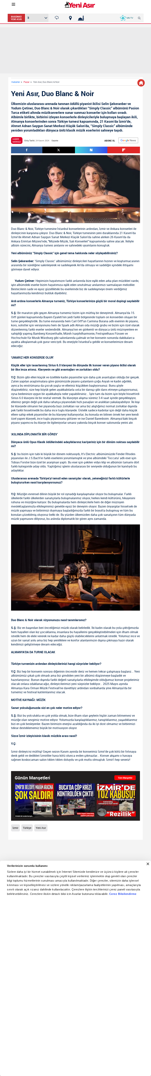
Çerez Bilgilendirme (122, 893)
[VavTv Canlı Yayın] (126, 18)
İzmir (102, 229)
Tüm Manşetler (125, 777)
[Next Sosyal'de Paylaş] (91, 150)
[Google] (128, 140)
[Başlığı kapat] (148, 864)
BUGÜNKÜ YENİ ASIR (16, 18)
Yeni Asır (41, 828)
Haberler (15, 81)
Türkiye (39, 229)
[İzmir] (57, 18)
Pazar (26, 81)
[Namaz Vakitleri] (88, 18)
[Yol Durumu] (70, 18)
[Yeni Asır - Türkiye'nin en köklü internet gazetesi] (80, 4)
